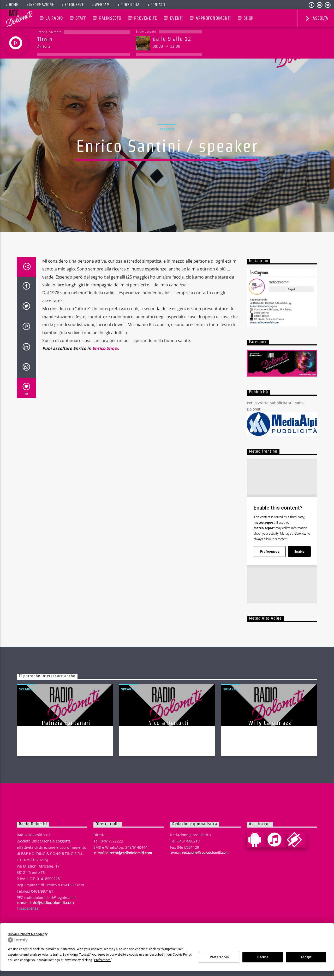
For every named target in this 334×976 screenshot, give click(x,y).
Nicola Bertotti (168, 723)
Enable (299, 551)
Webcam (102, 5)
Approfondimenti (213, 18)
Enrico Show (105, 348)
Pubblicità (130, 5)
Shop (248, 18)
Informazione (41, 5)
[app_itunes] (277, 839)
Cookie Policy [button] (182, 954)
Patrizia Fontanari (66, 723)
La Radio (54, 18)
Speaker (167, 129)
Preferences (219, 957)
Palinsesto (110, 18)
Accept (306, 957)
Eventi (176, 18)
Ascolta (319, 18)
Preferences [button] (102, 960)
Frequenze (74, 5)
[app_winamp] (296, 839)
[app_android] (257, 839)
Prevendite (145, 18)
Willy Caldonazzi (270, 723)
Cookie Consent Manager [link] (26, 934)
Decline (262, 957)
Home (13, 5)
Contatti (158, 5)
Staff (81, 18)
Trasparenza (28, 908)
